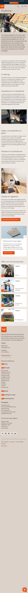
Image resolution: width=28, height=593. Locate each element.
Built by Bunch (4, 445)
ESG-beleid (3, 443)
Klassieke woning (5, 375)
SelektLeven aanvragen (6, 423)
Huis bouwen (4, 426)
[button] (18, 6)
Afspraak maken (5, 421)
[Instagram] (2, 433)
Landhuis (3, 385)
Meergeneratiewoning (6, 413)
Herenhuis (3, 384)
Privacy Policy (12, 441)
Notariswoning (4, 387)
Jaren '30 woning (5, 373)
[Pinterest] (9, 433)
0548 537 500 (4, 345)
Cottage (3, 382)
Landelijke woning (5, 377)
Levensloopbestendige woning (8, 406)
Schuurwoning (4, 370)
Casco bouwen (4, 428)
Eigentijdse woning (5, 372)
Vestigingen (4, 350)
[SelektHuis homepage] (2, 6)
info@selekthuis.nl (5, 347)
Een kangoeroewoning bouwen (8, 411)
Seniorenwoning (5, 408)
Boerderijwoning (5, 380)
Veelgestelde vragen (6, 424)
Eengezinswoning (5, 405)
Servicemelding (4, 352)
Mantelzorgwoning (5, 410)
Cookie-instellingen (20, 441)
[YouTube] (12, 433)
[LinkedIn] (15, 433)
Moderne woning (5, 379)
